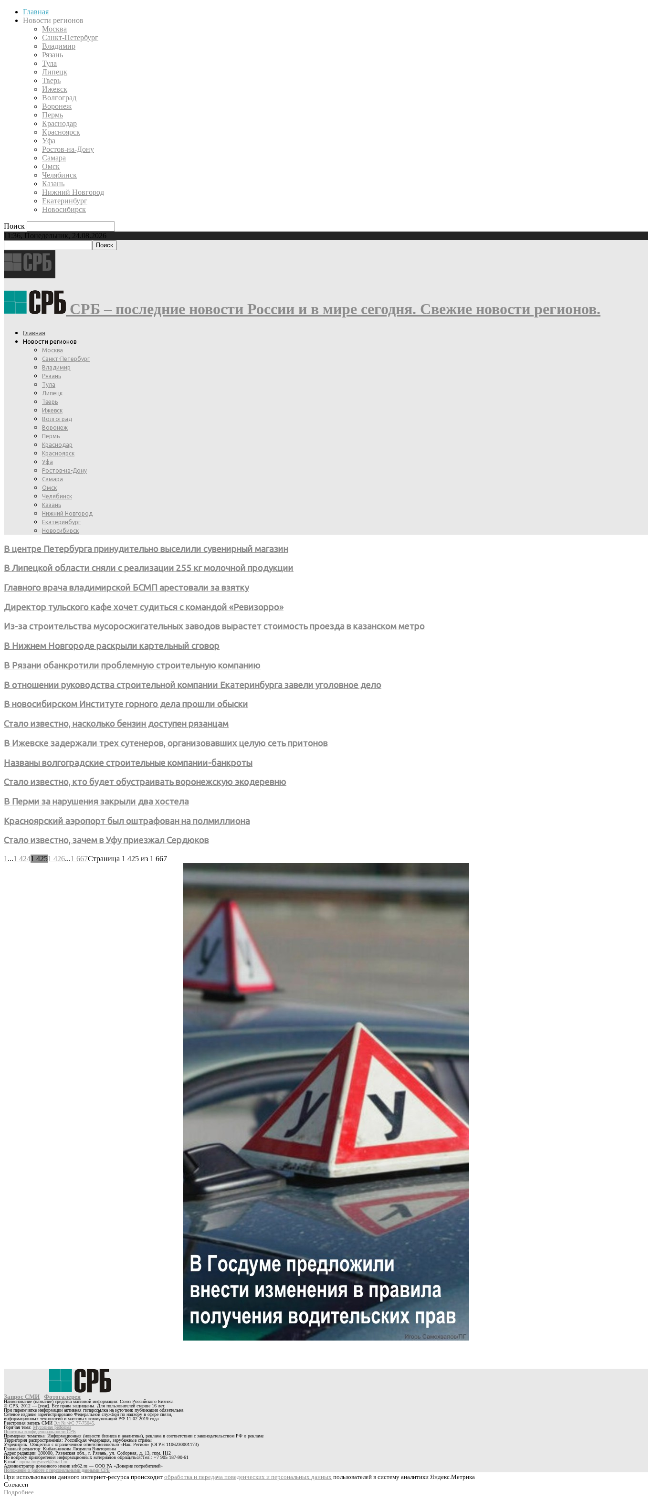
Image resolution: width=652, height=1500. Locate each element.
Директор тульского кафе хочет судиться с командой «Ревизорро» (144, 607)
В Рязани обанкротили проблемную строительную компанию (132, 665)
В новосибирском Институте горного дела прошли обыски (126, 704)
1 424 (22, 859)
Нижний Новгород (73, 192)
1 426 (56, 859)
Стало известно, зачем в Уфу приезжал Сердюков (106, 840)
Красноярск (61, 132)
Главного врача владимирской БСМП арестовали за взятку (126, 587)
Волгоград (59, 98)
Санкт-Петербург (70, 37)
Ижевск (54, 89)
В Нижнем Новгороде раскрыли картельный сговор (112, 646)
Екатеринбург (64, 201)
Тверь (51, 80)
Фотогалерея (62, 1396)
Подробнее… (22, 1492)
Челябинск (59, 175)
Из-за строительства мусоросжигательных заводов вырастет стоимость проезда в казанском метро (214, 626)
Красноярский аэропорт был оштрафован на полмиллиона (127, 821)
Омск (51, 166)
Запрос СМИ (22, 1396)
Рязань (52, 55)
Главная (36, 12)
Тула (49, 63)
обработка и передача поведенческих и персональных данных (248, 1476)
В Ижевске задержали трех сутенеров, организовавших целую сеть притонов (166, 743)
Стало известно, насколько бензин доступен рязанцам (116, 723)
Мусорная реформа (52, 1427)
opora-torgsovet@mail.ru (43, 1461)
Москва (54, 29)
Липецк (54, 72)
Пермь (52, 115)
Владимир (58, 46)
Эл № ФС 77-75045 (74, 1423)
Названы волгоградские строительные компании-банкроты (128, 763)
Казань (53, 184)
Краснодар (59, 123)
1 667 (79, 859)
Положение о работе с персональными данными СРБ (57, 1470)
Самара (54, 158)
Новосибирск (64, 209)
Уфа (48, 141)
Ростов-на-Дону (68, 149)
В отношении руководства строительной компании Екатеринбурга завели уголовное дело (192, 685)
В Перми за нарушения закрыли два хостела (96, 801)
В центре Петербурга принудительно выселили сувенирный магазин (146, 549)
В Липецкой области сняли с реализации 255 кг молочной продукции (149, 568)
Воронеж (57, 106)
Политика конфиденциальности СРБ (40, 1431)
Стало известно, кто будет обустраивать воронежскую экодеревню (145, 782)
